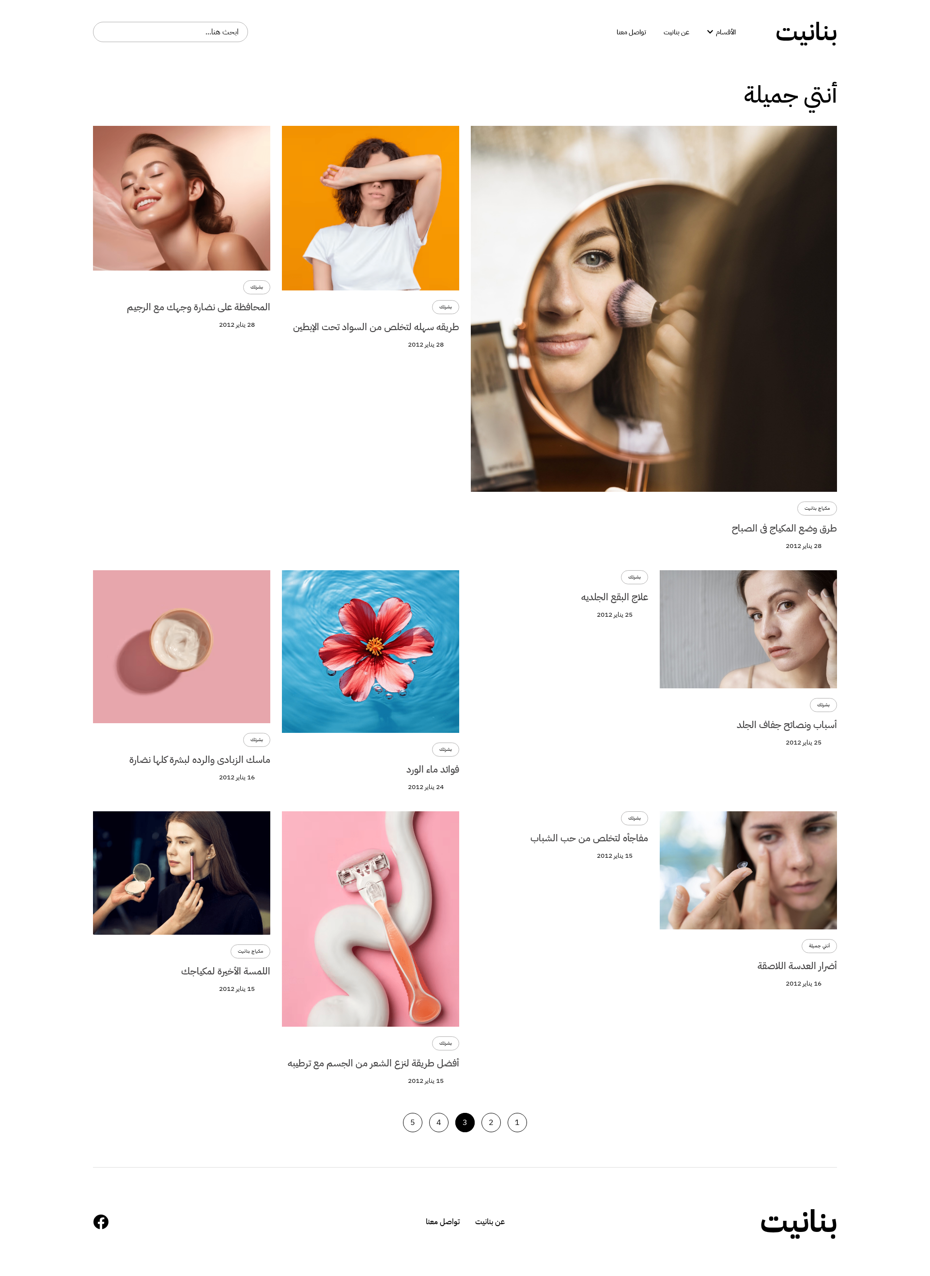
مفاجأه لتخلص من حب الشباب (589, 838)
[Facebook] (100, 1222)
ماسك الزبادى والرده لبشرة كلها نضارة (199, 759)
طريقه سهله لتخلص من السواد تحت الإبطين (376, 326)
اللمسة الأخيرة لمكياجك (225, 971)
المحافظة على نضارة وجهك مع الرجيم (198, 307)
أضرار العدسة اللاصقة (797, 965)
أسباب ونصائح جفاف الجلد (787, 724)
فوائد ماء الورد (432, 769)
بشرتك (445, 307)
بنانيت (806, 32)
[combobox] (170, 32)
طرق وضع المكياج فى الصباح (784, 528)
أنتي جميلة (819, 946)
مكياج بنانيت (817, 508)
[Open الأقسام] (710, 32)
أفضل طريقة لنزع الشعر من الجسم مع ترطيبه (373, 1063)
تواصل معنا (443, 1222)
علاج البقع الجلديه (614, 597)
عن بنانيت (490, 1222)
